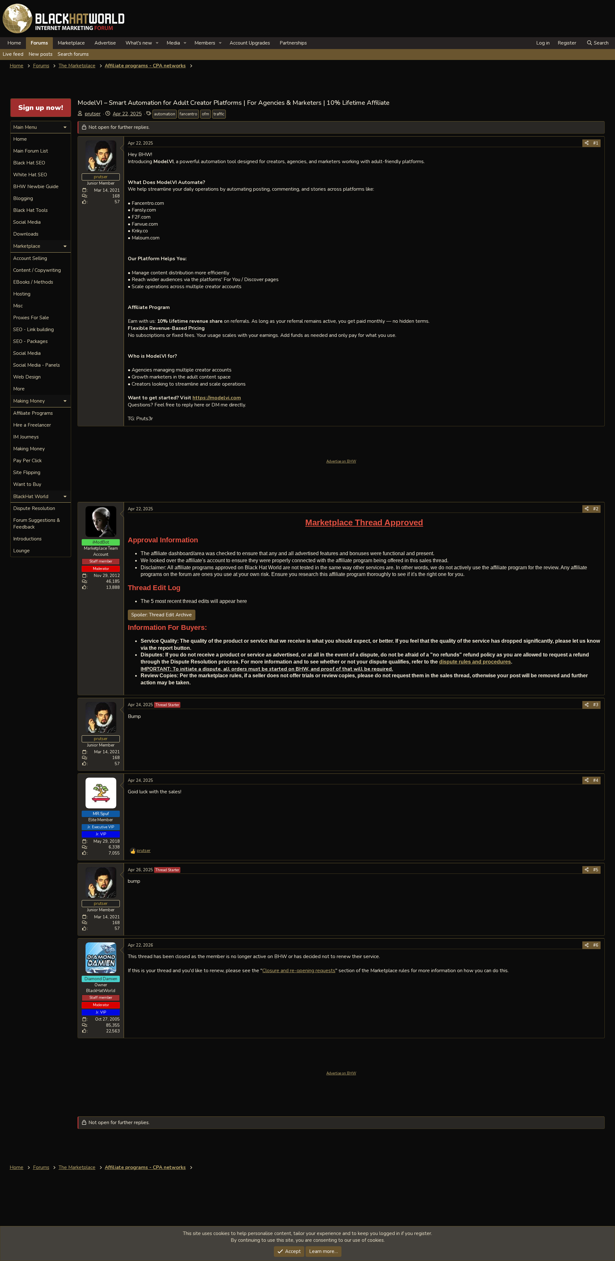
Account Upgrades (250, 43)
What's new (139, 43)
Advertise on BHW (341, 461)
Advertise (105, 43)
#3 (595, 705)
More (19, 389)
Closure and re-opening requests (298, 970)
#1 (595, 143)
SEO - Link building (33, 329)
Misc (18, 306)
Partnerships (293, 43)
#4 (595, 780)
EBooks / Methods (33, 282)
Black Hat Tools (30, 210)
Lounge (21, 550)
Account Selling (30, 258)
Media (173, 43)
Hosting (21, 294)
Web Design (27, 377)
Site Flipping (26, 472)
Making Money (29, 449)
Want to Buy (27, 484)
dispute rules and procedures (475, 661)
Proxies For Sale (31, 317)
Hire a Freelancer (32, 425)
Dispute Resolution (34, 508)
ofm (205, 114)
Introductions (27, 539)
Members (204, 43)
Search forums (73, 54)
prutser (93, 114)
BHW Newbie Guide (36, 186)
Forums (39, 43)
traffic (219, 114)
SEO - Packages (30, 341)
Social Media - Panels (36, 365)
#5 (595, 870)
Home (14, 43)
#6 (595, 945)
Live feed (13, 54)
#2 (595, 509)
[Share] (586, 143)
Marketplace (71, 43)
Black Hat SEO (29, 163)
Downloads (25, 234)
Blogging (23, 198)
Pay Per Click (27, 460)
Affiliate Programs (33, 413)
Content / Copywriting (37, 270)
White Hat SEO (30, 174)
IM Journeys (26, 437)
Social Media (27, 222)
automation (164, 114)
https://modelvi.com (217, 397)
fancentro (188, 114)
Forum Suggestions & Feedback (36, 523)
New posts (41, 54)
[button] (157, 43)
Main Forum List (30, 151)
